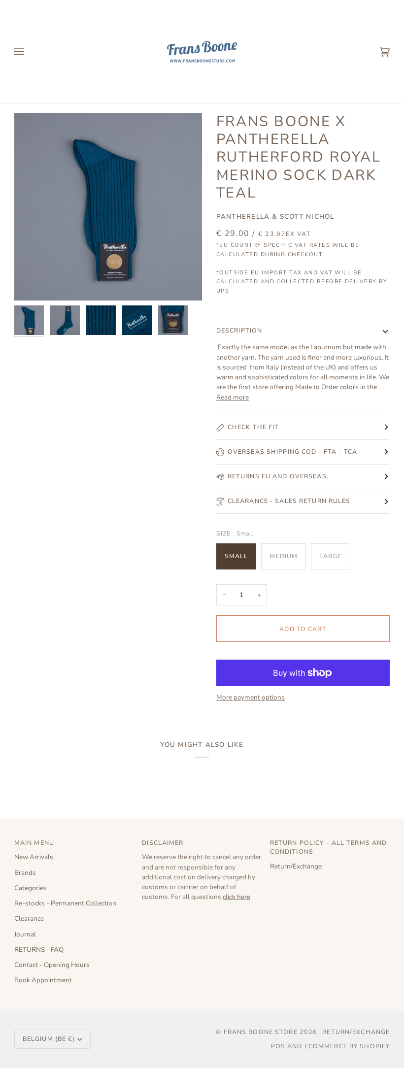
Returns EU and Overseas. (278, 476)
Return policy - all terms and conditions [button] (328, 847)
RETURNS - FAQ (39, 949)
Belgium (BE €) (49, 1039)
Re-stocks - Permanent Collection (65, 903)
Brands (25, 872)
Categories (30, 888)
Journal (25, 934)
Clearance (29, 918)
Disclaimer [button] (162, 842)
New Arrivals (33, 857)
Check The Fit (253, 427)
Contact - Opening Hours (52, 964)
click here (236, 896)
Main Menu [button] (34, 842)
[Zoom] (108, 206)
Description (239, 330)
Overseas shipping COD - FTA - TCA (292, 451)
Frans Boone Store (261, 1032)
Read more (232, 397)
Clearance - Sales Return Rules (289, 501)
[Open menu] (29, 51)
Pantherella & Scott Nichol (275, 216)
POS (278, 1046)
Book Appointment (43, 980)
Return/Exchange (296, 866)
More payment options (250, 697)
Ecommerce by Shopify (347, 1046)
